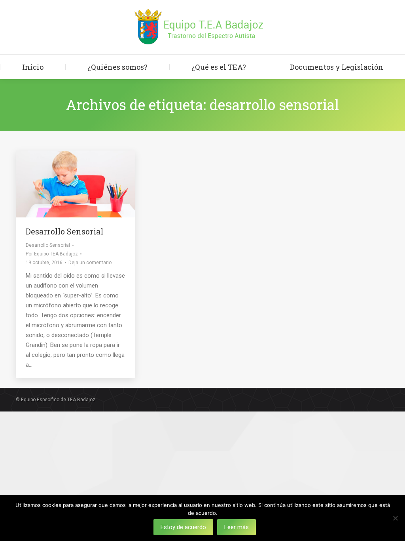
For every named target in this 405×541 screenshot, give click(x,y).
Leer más (236, 527)
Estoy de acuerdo (183, 527)
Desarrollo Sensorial (64, 231)
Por (52, 254)
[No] (395, 518)
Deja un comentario (90, 262)
